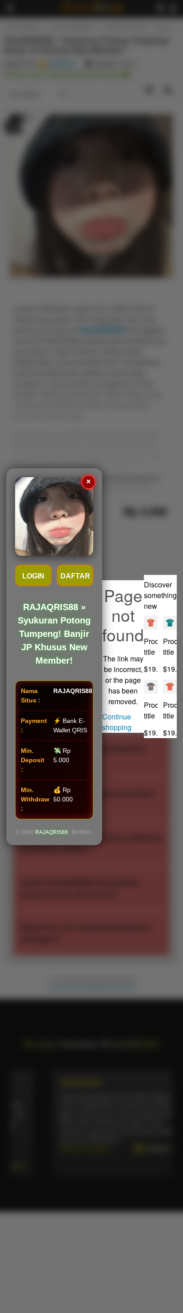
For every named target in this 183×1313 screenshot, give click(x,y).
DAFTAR (75, 576)
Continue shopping (116, 721)
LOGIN (33, 576)
